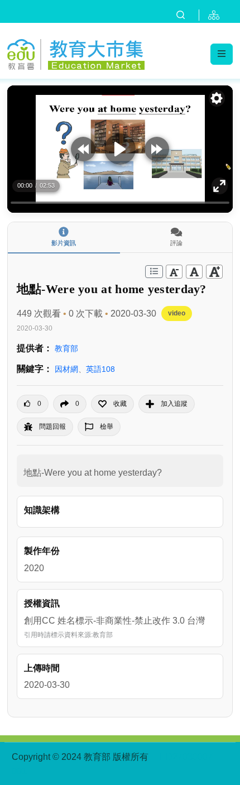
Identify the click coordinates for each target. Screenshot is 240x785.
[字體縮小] (174, 271)
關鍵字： (34, 369)
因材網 (66, 369)
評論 (176, 243)
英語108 (100, 369)
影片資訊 (63, 243)
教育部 (66, 348)
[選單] (221, 54)
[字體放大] (214, 271)
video (176, 313)
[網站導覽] (216, 15)
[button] (112, 404)
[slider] (120, 203)
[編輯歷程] (154, 271)
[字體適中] (194, 271)
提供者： (34, 348)
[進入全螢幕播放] (220, 186)
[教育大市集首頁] (76, 53)
